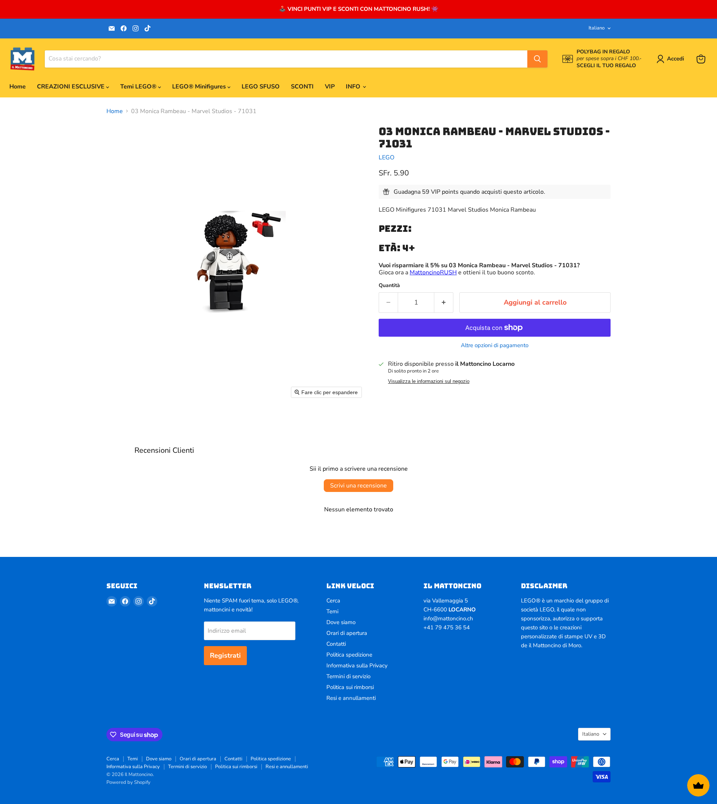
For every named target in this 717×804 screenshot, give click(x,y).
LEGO (386, 157)
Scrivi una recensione (358, 486)
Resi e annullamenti (351, 698)
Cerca (333, 600)
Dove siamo (341, 622)
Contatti (336, 644)
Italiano (597, 28)
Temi (332, 611)
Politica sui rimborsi (350, 687)
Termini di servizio (348, 676)
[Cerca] (537, 59)
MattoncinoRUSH (433, 272)
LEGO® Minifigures (199, 86)
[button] (672, 58)
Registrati (225, 655)
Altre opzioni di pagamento (494, 345)
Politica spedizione (349, 654)
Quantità (389, 286)
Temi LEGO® (139, 86)
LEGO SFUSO (261, 86)
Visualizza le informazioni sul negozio (428, 381)
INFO (354, 86)
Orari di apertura (346, 633)
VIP (330, 86)
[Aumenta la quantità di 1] (443, 302)
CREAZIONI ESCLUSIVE (71, 86)
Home (17, 86)
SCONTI (302, 86)
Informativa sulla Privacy (357, 665)
